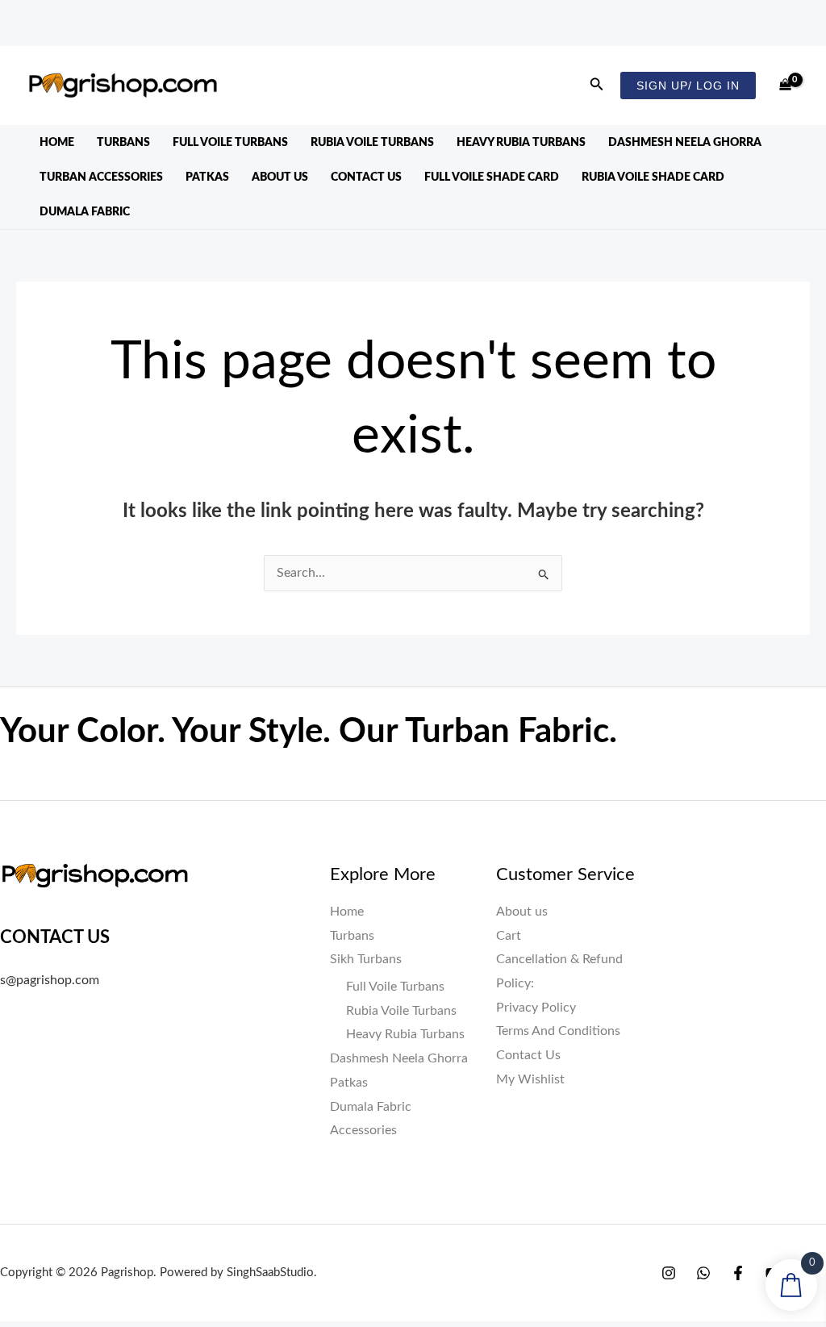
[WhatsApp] (703, 1227)
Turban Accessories (101, 131)
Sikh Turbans (366, 913)
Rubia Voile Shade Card (653, 131)
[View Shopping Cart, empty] (785, 39)
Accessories (363, 1084)
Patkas (207, 131)
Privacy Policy (536, 961)
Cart (508, 889)
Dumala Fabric (85, 166)
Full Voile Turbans (230, 96)
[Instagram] (668, 1227)
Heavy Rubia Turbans (521, 96)
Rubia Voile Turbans (372, 96)
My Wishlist (530, 1033)
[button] (597, 39)
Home (57, 96)
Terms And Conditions (558, 985)
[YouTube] (773, 1227)
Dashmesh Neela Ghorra (684, 96)
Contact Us (366, 131)
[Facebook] (738, 1227)
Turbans (123, 96)
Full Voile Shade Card (491, 131)
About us (280, 131)
